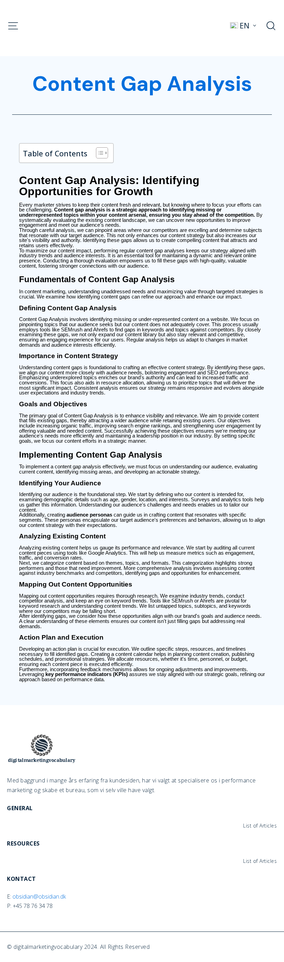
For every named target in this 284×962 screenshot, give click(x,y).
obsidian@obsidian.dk (39, 896)
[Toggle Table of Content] (98, 153)
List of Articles (260, 825)
